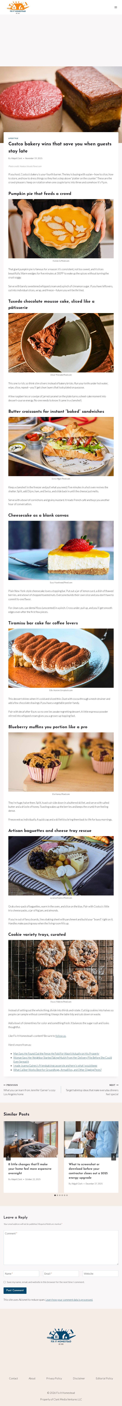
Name (9, 1273)
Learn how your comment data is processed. (69, 1299)
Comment (11, 1233)
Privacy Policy (54, 1378)
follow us (60, 1035)
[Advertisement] (61, 37)
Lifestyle (13, 138)
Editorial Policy (104, 1378)
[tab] (55, 1195)
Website (88, 1273)
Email (48, 1273)
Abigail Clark (16, 158)
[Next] (113, 1156)
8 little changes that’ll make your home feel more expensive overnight (29, 1169)
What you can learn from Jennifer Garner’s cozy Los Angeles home (29, 1090)
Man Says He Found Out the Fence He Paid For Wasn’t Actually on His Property (56, 1053)
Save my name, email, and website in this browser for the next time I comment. (46, 1282)
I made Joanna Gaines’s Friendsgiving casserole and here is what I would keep (55, 1065)
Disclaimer (79, 1378)
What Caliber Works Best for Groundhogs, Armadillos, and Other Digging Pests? (57, 1069)
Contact (13, 1378)
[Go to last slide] (8, 1156)
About (32, 1378)
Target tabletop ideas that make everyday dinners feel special (92, 1090)
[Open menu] (115, 7)
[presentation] (31, 1139)
